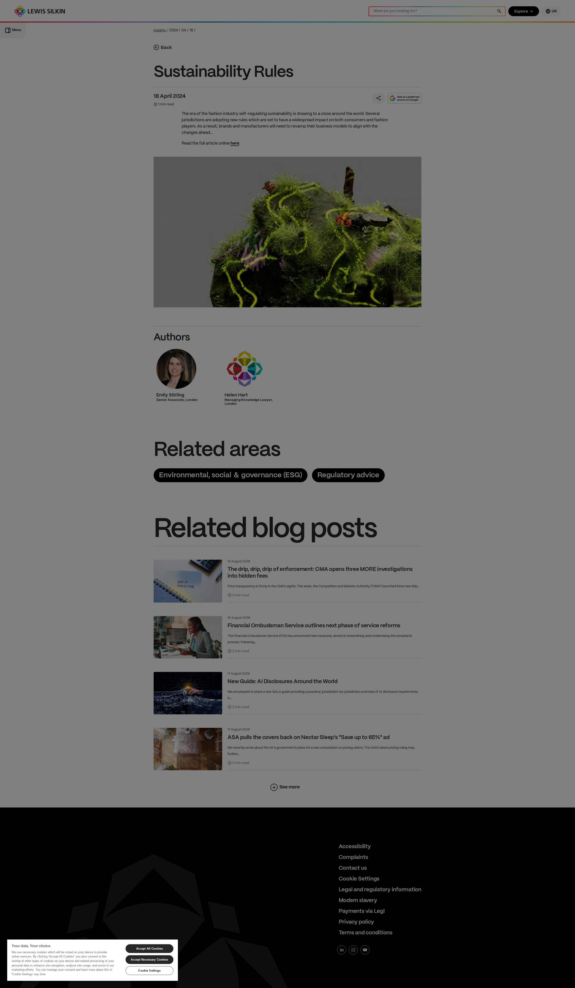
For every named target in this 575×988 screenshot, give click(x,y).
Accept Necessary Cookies (149, 959)
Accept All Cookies (149, 948)
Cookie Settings (149, 970)
